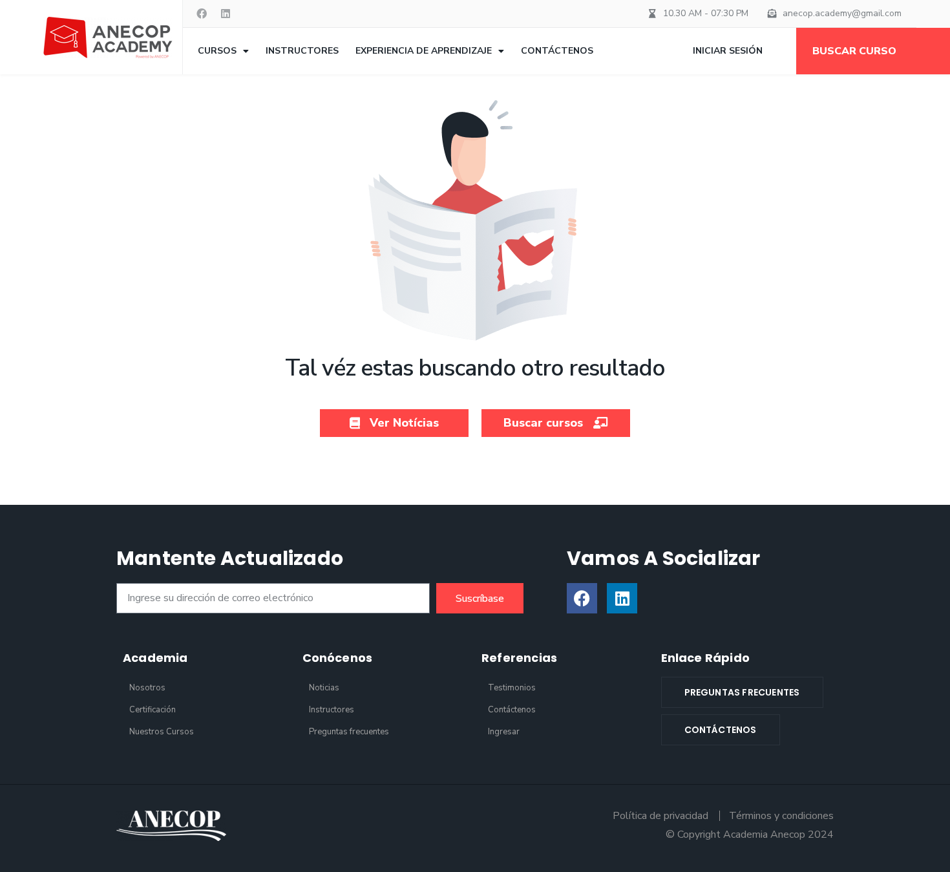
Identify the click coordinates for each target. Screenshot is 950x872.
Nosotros (147, 688)
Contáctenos (557, 51)
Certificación (152, 710)
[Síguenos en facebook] (201, 13)
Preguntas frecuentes (349, 732)
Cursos (217, 51)
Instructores (302, 51)
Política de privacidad (660, 816)
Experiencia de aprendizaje (423, 51)
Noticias (324, 688)
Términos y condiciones (781, 816)
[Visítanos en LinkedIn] (225, 13)
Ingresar (504, 732)
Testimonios (512, 688)
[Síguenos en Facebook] (582, 598)
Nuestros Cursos (161, 732)
